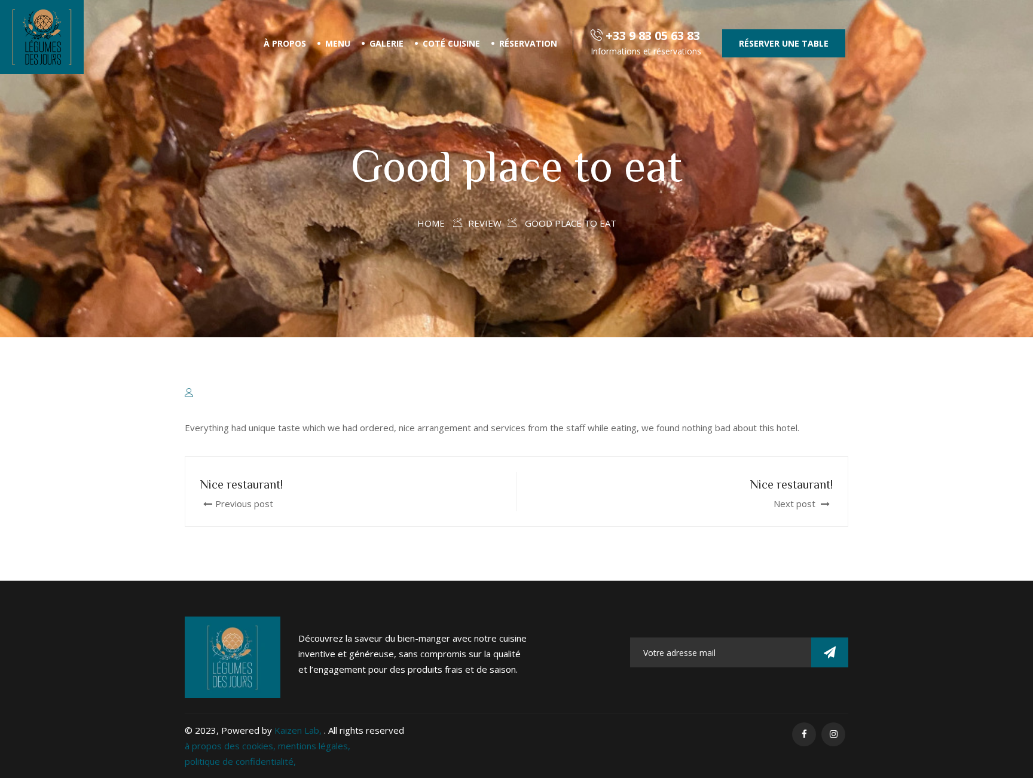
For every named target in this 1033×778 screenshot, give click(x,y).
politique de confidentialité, (240, 761)
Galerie (386, 43)
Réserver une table (784, 43)
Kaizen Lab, (299, 730)
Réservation (528, 43)
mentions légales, (314, 746)
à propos (285, 43)
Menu (337, 43)
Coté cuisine (451, 43)
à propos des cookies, (231, 746)
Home (431, 223)
